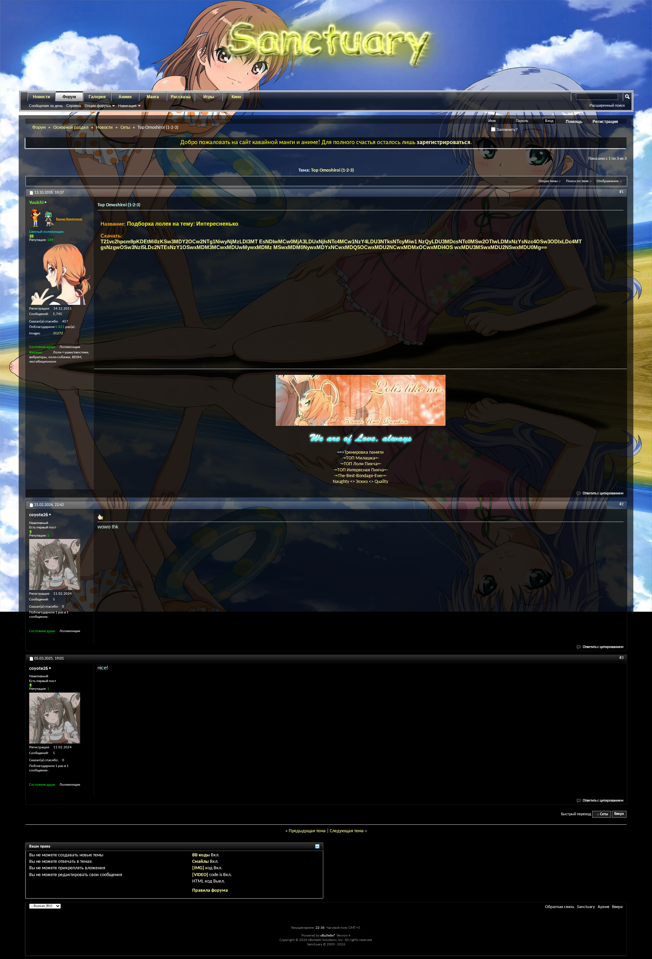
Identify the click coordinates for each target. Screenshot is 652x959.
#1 (621, 192)
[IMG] (198, 868)
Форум (69, 96)
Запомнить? (506, 129)
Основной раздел (70, 127)
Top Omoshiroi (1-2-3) (332, 170)
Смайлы (200, 861)
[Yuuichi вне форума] (59, 274)
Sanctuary (586, 907)
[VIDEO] (200, 874)
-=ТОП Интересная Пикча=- (360, 470)
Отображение (607, 181)
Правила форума (210, 890)
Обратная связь (559, 907)
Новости (41, 96)
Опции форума (98, 106)
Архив (603, 907)
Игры (208, 96)
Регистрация (605, 121)
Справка (73, 106)
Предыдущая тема (307, 831)
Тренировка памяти (364, 452)
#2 (621, 504)
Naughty (341, 481)
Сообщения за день (46, 106)
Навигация (127, 106)
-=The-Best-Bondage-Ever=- (360, 475)
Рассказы (181, 96)
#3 (621, 658)
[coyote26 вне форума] (54, 564)
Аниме (125, 96)
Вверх (619, 814)
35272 (58, 333)
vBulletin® (328, 936)
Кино (236, 96)
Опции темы (548, 181)
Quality (381, 481)
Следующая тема (347, 831)
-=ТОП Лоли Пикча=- (360, 464)
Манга (153, 96)
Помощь (574, 121)
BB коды (201, 855)
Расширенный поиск (607, 105)
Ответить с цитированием (603, 493)
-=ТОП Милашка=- (360, 458)
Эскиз (362, 481)
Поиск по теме (577, 181)
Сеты (125, 127)
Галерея (97, 96)
